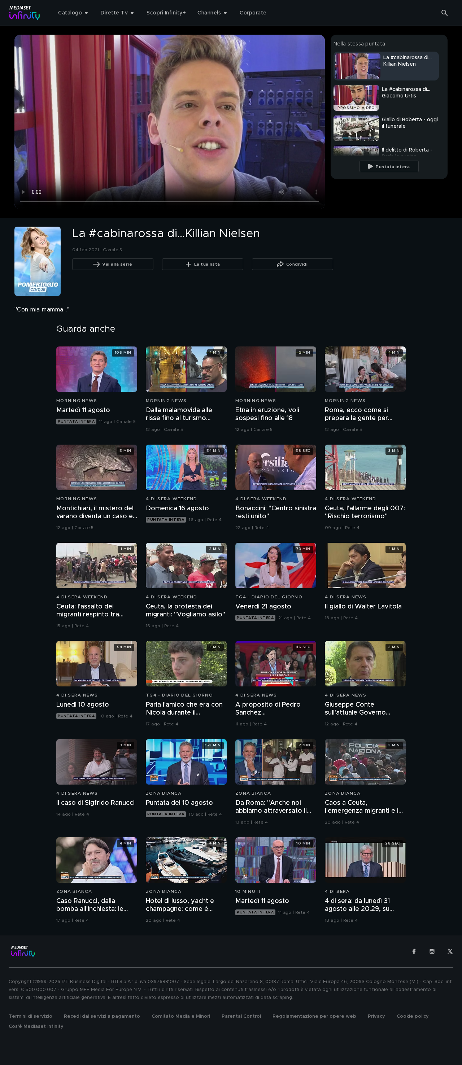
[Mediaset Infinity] (25, 12)
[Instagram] (432, 951)
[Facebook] (414, 951)
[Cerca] (444, 13)
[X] (450, 951)
